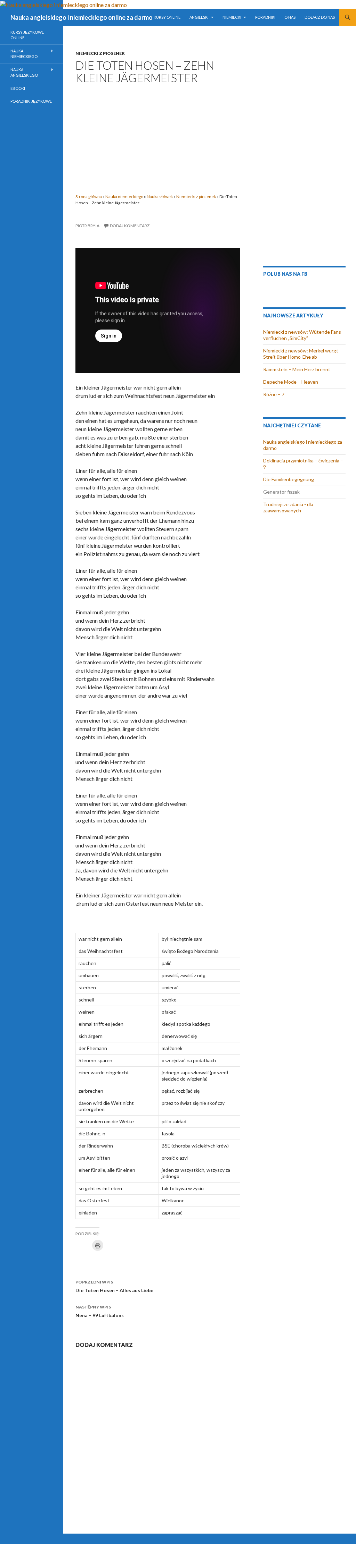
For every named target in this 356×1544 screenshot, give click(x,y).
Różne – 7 (273, 394)
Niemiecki (231, 17)
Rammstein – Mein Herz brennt (296, 369)
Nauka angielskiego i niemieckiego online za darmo (81, 17)
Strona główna (88, 196)
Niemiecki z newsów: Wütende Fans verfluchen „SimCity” (302, 335)
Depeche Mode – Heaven (290, 382)
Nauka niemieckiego (124, 196)
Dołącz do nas (320, 17)
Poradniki (265, 17)
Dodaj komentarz (129, 225)
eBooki (17, 88)
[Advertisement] (157, 136)
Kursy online (167, 17)
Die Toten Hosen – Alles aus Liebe (114, 1286)
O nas (290, 17)
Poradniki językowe (31, 101)
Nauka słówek (160, 196)
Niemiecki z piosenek (100, 53)
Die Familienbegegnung (288, 479)
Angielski (199, 17)
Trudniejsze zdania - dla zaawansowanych (288, 507)
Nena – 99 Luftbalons (99, 1311)
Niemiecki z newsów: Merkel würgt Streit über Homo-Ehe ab (300, 354)
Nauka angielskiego (24, 72)
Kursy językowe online (27, 35)
